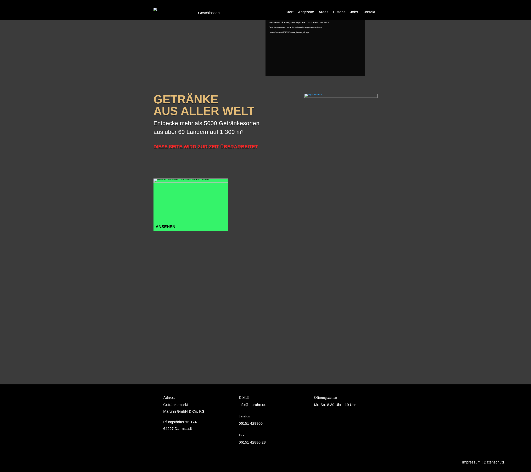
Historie (339, 12)
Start (290, 12)
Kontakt (369, 12)
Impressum (471, 462)
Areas (323, 12)
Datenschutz (494, 462)
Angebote (306, 12)
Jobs (354, 12)
